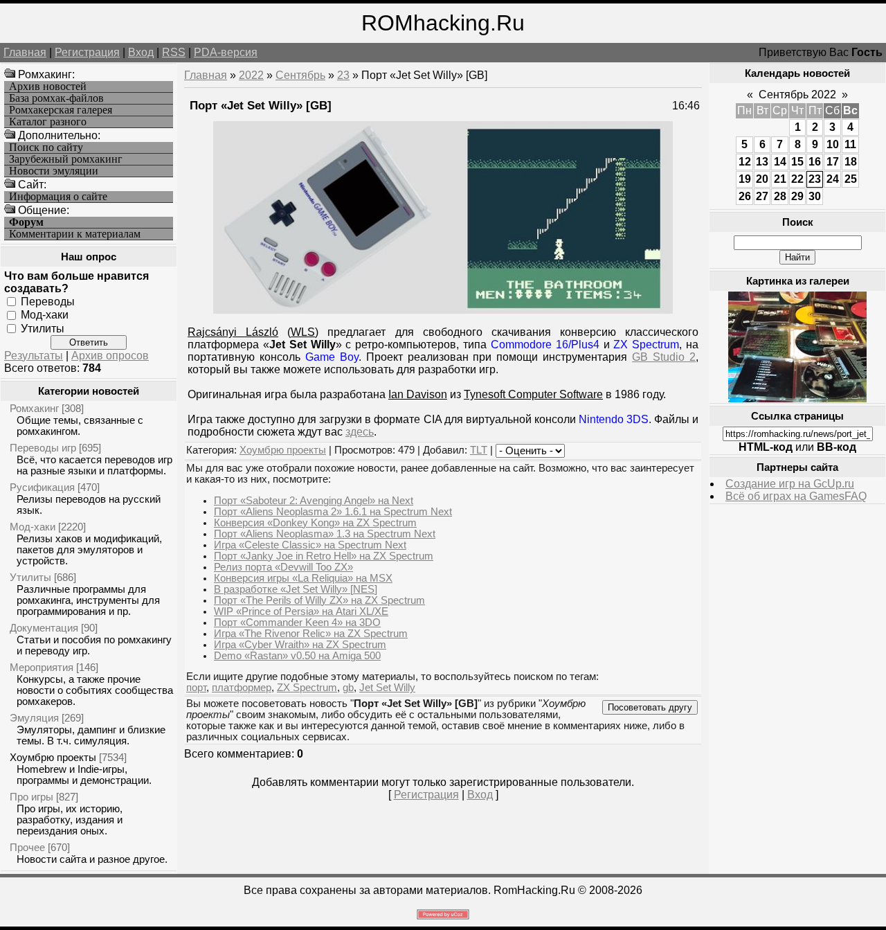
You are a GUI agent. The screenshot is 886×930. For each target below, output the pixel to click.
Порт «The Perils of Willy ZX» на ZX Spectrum (319, 600)
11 (850, 144)
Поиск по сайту (46, 147)
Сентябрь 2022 (797, 94)
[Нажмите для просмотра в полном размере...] (443, 310)
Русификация (42, 487)
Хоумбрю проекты (53, 757)
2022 (251, 75)
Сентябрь (300, 75)
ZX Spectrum (307, 687)
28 (780, 196)
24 (832, 179)
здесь (359, 432)
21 (780, 179)
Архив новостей (48, 86)
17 (832, 162)
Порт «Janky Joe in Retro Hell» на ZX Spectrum (323, 556)
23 (343, 75)
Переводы (48, 301)
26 (745, 196)
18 (850, 162)
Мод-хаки (45, 315)
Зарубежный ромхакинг (66, 159)
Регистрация (87, 52)
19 (745, 179)
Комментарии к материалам (75, 234)
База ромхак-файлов (56, 98)
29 (797, 196)
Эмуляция (34, 718)
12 (745, 162)
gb (348, 687)
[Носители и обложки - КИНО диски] (797, 398)
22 (797, 179)
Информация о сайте (58, 196)
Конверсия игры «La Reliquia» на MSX (303, 578)
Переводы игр (43, 448)
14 (780, 162)
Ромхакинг (34, 408)
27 (762, 196)
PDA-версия (225, 52)
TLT (478, 450)
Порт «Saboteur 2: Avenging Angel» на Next (313, 500)
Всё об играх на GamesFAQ (796, 496)
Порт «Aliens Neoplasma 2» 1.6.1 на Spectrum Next (333, 511)
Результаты (33, 355)
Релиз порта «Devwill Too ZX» (283, 567)
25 (850, 179)
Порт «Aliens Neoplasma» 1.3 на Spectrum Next (324, 533)
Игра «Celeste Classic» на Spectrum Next (310, 545)
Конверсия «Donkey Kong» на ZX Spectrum (315, 522)
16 (814, 162)
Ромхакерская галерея (60, 110)
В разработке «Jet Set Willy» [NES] (295, 589)
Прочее (27, 847)
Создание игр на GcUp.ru (789, 484)
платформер (241, 687)
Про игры (31, 797)
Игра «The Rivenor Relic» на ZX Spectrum (311, 633)
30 (814, 196)
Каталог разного (48, 121)
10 (832, 144)
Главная (24, 52)
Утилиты (42, 328)
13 (762, 162)
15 (797, 162)
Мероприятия (41, 667)
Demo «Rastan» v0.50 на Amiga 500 (297, 655)
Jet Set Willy (387, 687)
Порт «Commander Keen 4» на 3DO (297, 622)
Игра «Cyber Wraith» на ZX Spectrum (300, 644)
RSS (174, 52)
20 (762, 179)
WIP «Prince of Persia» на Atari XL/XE (301, 611)
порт (196, 687)
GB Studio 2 (664, 357)
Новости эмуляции (53, 171)
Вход (141, 52)
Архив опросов (110, 355)
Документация (44, 628)
